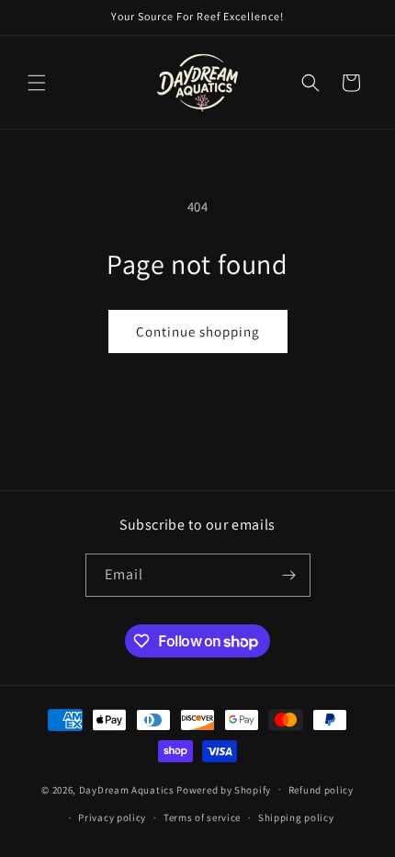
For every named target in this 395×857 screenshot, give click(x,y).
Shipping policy (296, 817)
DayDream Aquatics (127, 789)
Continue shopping (198, 331)
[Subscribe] (289, 575)
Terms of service (202, 817)
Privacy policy (112, 817)
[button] (37, 83)
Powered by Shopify (223, 789)
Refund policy (321, 789)
